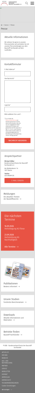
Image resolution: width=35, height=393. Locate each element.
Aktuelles (5, 352)
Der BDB (4, 355)
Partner (5, 366)
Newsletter (6, 371)
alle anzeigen (5, 389)
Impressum (6, 377)
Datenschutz (6, 380)
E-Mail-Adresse (9, 69)
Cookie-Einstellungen (9, 386)
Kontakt (5, 374)
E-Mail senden (17, 180)
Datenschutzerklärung (11, 120)
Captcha (7, 105)
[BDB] (11, 3)
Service (6, 25)
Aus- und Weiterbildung (7, 362)
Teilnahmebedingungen (10, 383)
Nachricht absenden (17, 140)
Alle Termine (9, 246)
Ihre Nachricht (9, 78)
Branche (5, 358)
